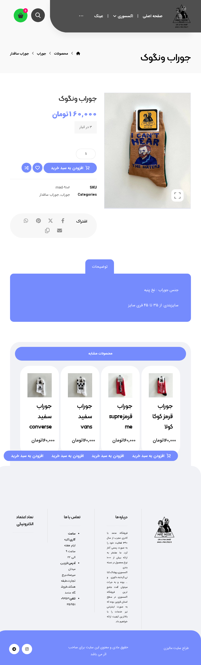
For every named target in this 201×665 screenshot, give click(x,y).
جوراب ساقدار (49, 195)
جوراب (65, 195)
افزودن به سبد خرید (67, 168)
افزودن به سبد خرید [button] (27, 456)
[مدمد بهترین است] (181, 16)
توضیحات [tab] (100, 267)
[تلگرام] (14, 649)
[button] (81, 16)
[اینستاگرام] (27, 649)
